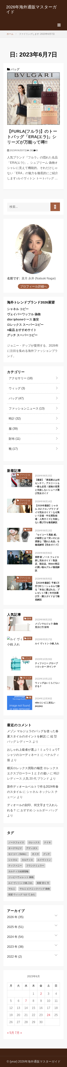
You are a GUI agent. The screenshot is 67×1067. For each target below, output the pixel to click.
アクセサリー (20, 378)
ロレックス (34, 842)
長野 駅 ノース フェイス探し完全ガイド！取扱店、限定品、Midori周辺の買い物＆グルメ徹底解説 (47, 564)
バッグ (15, 69)
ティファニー (15, 865)
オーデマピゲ (15, 848)
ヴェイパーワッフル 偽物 (24, 314)
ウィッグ (16, 388)
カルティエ (27, 860)
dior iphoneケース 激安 (23, 319)
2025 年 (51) (15, 927)
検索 (55, 206)
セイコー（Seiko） (18, 854)
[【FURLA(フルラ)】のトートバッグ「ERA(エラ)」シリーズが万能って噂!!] (33, 98)
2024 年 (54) (15, 936)
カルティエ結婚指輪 (18, 871)
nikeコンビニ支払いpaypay (45, 704)
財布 (14, 438)
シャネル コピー (18, 309)
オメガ (35, 854)
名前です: (13, 278)
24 (48, 1015)
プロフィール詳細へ (33, 286)
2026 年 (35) (15, 917)
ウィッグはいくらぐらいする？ (47, 685)
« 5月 (10, 1032)
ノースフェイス (16, 842)
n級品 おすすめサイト (21, 329)
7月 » (18, 1032)
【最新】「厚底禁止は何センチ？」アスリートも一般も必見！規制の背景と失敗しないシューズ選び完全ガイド (47, 487)
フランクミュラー (35, 865)
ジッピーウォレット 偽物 (21, 877)
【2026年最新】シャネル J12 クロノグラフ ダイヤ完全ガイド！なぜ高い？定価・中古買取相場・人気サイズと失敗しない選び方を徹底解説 (47, 514)
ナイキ (47, 842)
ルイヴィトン (44, 860)
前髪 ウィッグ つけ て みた (21, 894)
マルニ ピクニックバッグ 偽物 (35, 888)
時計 (14, 418)
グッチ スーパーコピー (22, 335)
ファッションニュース (26, 408)
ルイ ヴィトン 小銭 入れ (47, 643)
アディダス (31, 848)
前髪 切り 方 (43, 883)
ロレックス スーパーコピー (25, 324)
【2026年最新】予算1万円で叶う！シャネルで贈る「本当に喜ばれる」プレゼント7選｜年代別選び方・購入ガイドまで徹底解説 (47, 591)
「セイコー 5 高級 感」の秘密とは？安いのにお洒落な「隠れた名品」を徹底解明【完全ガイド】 (47, 539)
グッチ (46, 854)
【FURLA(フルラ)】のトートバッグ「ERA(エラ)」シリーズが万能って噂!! (32, 136)
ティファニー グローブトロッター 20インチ (46, 665)
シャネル (12, 860)
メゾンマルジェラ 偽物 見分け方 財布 (46, 625)
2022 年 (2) (14, 956)
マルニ (11, 888)
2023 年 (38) (15, 946)
